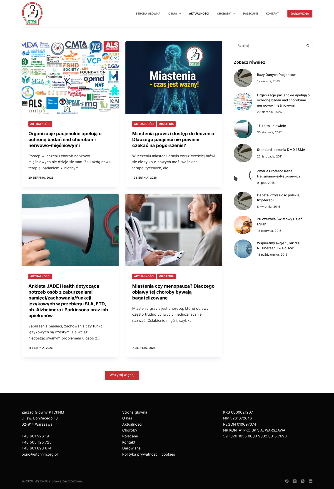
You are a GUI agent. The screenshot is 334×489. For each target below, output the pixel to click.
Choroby (224, 13)
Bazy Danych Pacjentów (276, 75)
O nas (172, 13)
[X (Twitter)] (295, 481)
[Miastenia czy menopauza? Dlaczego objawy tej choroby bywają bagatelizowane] (173, 230)
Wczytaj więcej (122, 375)
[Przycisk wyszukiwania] (308, 45)
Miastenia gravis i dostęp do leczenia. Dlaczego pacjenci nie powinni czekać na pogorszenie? (173, 139)
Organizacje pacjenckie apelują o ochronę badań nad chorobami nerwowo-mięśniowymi (65, 139)
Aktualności (199, 13)
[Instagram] (302, 481)
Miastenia (166, 124)
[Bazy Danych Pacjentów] (243, 78)
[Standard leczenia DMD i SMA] (243, 153)
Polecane (250, 13)
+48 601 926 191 (36, 436)
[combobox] (269, 45)
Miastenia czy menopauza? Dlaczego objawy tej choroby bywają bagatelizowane (173, 292)
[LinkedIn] (310, 481)
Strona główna (148, 13)
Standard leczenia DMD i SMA (281, 150)
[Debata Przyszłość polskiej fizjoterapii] (243, 201)
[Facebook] (287, 481)
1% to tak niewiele (271, 126)
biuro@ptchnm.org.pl (40, 454)
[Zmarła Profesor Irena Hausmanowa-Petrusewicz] (243, 177)
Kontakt (272, 13)
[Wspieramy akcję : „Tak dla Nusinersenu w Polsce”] (243, 249)
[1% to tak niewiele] (243, 129)
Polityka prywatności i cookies (148, 454)
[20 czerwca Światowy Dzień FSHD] (243, 225)
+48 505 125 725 (37, 442)
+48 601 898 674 (36, 448)
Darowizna (300, 13)
